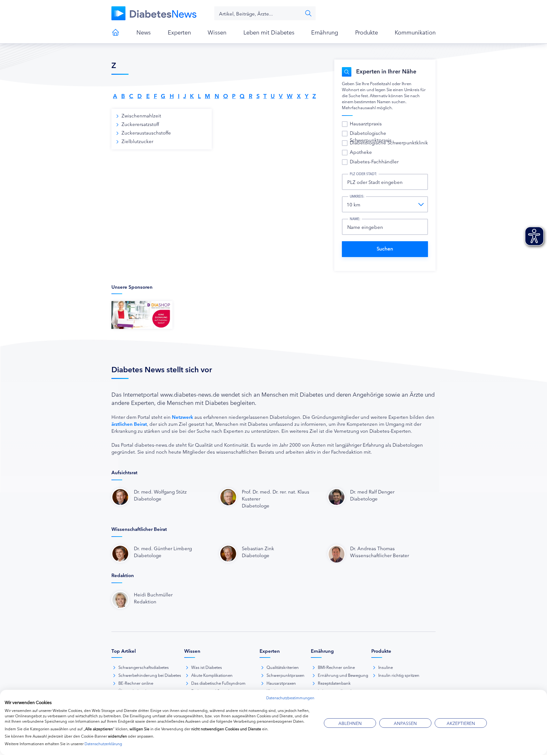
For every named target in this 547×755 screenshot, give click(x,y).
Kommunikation (415, 32)
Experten (179, 32)
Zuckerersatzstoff (140, 124)
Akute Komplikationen (212, 675)
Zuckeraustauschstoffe (146, 132)
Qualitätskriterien (283, 667)
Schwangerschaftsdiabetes (143, 667)
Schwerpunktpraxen (286, 675)
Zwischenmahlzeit (141, 115)
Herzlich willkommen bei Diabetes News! (115, 32)
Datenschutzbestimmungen (290, 697)
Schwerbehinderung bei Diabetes (149, 675)
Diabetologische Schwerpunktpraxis (371, 136)
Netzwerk (182, 416)
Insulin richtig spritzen (398, 675)
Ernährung (324, 32)
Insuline (385, 667)
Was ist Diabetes (206, 667)
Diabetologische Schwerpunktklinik (389, 142)
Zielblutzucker (137, 141)
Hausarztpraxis (366, 123)
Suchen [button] (308, 13)
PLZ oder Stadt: (363, 174)
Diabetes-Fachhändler (374, 161)
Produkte (366, 32)
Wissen (217, 32)
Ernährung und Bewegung (343, 675)
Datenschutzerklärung (103, 743)
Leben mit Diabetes (268, 32)
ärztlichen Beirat (129, 423)
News (143, 32)
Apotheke (361, 151)
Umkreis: (357, 196)
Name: (355, 219)
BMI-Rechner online (336, 667)
